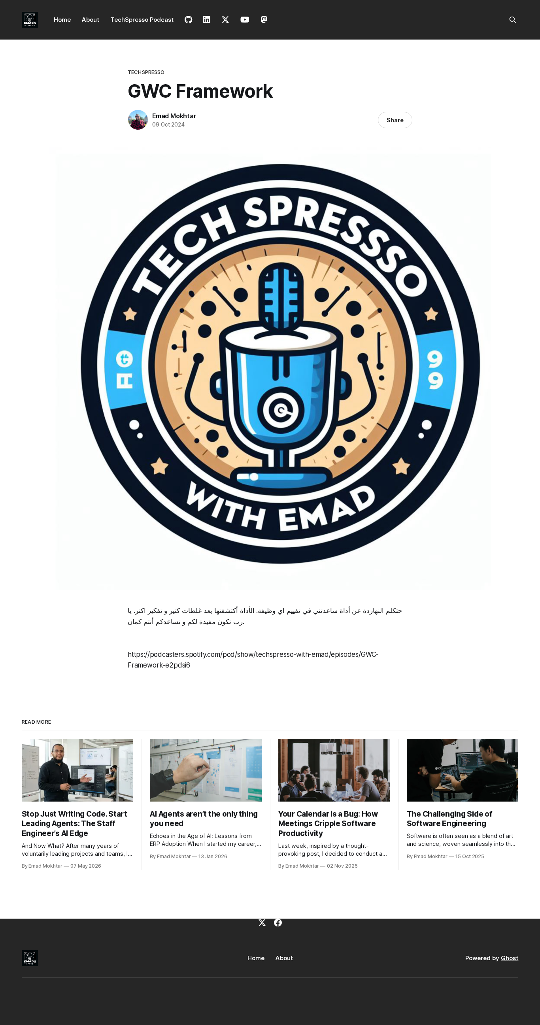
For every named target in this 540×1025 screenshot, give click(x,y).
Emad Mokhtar (174, 116)
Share (395, 120)
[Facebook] (278, 923)
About (90, 19)
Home (62, 19)
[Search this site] (512, 19)
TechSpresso (146, 72)
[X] (262, 923)
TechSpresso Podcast (142, 19)
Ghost (509, 958)
